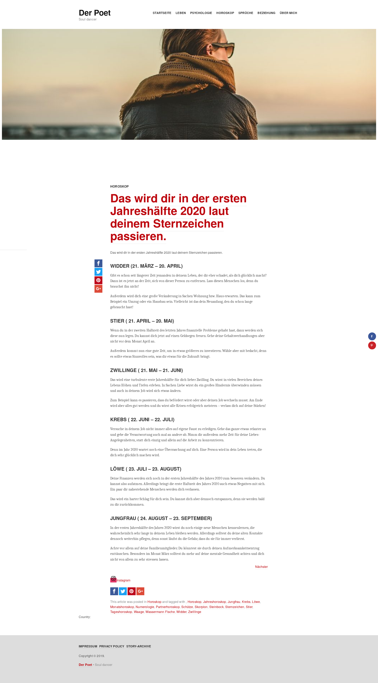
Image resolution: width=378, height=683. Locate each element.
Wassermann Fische (160, 611)
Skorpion (201, 606)
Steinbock (216, 606)
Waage (139, 611)
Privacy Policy (111, 646)
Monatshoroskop (122, 606)
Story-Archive (138, 646)
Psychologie (201, 13)
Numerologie (145, 606)
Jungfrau (234, 601)
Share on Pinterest (98, 280)
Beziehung (266, 13)
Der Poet (94, 12)
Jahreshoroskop (214, 601)
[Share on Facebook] (372, 336)
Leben (181, 13)
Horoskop (225, 13)
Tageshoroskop (121, 611)
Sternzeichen (234, 606)
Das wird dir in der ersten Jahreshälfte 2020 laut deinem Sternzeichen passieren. (178, 216)
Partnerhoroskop (168, 606)
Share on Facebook (98, 263)
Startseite (162, 13)
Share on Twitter (98, 272)
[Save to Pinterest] (372, 345)
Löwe (256, 601)
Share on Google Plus (98, 289)
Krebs (246, 601)
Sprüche (245, 13)
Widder (181, 611)
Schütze (187, 606)
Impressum (88, 646)
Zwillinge (194, 611)
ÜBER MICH (288, 13)
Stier (249, 606)
